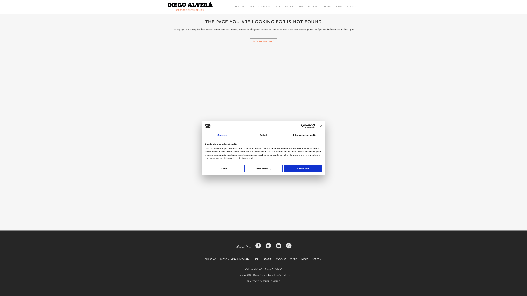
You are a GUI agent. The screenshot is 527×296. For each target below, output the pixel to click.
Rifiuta (224, 168)
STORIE (267, 259)
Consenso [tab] (222, 135)
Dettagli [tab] (263, 135)
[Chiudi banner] (321, 126)
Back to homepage (263, 41)
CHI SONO (210, 259)
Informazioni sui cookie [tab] (304, 135)
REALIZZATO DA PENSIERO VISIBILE (263, 282)
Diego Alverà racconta (235, 259)
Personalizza (262, 168)
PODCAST (281, 259)
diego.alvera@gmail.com (278, 275)
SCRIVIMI (317, 259)
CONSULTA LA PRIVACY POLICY (264, 269)
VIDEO (293, 259)
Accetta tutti (303, 168)
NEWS (304, 259)
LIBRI (256, 259)
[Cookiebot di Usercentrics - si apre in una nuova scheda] (303, 126)
